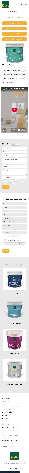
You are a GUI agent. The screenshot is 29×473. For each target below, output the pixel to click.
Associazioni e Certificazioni (10, 406)
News (4, 415)
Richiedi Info (5, 421)
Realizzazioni (7, 412)
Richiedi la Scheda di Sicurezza (15, 33)
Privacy (2, 472)
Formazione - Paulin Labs (9, 438)
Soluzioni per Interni (8, 443)
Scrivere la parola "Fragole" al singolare (12, 240)
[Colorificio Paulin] (5, 4)
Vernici (7, 13)
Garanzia (4, 404)
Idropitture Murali (14, 13)
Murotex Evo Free (22, 13)
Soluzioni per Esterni (8, 446)
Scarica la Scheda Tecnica (15, 28)
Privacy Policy (16, 180)
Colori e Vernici (6, 409)
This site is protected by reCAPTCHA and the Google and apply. (13, 182)
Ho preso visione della (11, 180)
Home (3, 13)
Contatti (5, 418)
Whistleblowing (6, 424)
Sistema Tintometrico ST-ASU (10, 435)
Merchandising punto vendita (10, 432)
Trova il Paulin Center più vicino (15, 39)
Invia (6, 187)
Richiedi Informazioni (15, 23)
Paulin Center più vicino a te (10, 430)
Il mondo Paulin (6, 401)
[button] (21, 4)
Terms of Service (9, 183)
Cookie (7, 472)
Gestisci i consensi (15, 472)
